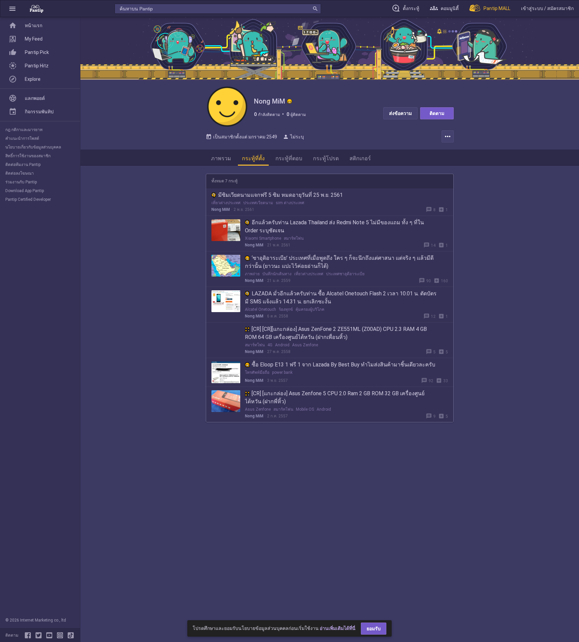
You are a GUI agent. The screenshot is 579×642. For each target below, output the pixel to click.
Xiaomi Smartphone (263, 238)
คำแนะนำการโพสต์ (22, 138)
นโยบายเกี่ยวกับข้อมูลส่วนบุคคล (33, 147)
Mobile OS (305, 409)
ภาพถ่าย (252, 274)
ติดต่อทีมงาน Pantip (23, 164)
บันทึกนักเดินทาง (277, 274)
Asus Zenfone (305, 345)
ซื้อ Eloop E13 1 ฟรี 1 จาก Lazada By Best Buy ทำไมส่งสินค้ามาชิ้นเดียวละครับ (343, 364)
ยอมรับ (374, 628)
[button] (12, 8)
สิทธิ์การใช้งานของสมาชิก (28, 156)
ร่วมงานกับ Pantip (21, 182)
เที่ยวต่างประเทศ (226, 202)
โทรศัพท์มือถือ (257, 372)
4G (269, 345)
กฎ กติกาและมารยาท (24, 129)
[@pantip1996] (71, 635)
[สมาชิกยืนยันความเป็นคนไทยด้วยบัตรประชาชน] (289, 101)
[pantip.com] (36, 8)
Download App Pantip (24, 190)
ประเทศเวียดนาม (258, 202)
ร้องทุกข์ (286, 309)
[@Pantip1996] (40, 635)
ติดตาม (437, 113)
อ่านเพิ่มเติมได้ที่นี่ (338, 628)
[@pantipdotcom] (61, 635)
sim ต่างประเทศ (290, 202)
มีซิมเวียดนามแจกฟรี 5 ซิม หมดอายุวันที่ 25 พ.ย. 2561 (280, 195)
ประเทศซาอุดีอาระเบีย (345, 274)
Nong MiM (220, 209)
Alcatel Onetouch (260, 309)
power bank (282, 372)
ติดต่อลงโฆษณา (19, 173)
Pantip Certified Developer (28, 199)
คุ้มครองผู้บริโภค (310, 309)
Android (282, 345)
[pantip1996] (50, 635)
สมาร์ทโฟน (294, 238)
